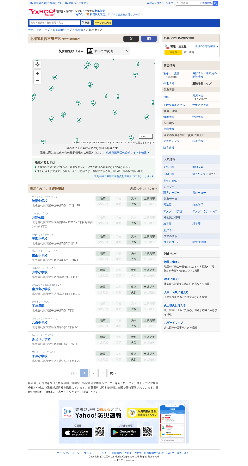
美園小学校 (39, 238)
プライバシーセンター (96, 453)
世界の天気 (170, 180)
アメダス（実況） (174, 211)
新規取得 (100, 10)
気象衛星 (197, 204)
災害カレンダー (172, 140)
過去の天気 (205, 174)
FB (149, 39)
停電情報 (168, 83)
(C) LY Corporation (117, 142)
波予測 (167, 223)
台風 (166, 96)
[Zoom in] (37, 73)
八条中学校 (39, 322)
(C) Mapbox (79, 142)
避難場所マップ (62, 29)
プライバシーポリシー (69, 453)
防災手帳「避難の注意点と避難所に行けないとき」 (123, 176)
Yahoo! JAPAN (155, 3)
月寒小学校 (39, 272)
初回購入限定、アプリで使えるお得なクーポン (116, 14)
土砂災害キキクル (174, 105)
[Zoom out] (37, 80)
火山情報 (168, 128)
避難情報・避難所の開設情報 (204, 75)
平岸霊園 (38, 306)
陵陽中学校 (39, 200)
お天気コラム (171, 242)
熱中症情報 (199, 242)
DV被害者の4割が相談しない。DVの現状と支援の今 (59, 3)
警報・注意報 (171, 75)
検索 (215, 3)
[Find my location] (37, 64)
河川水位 (200, 97)
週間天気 (197, 167)
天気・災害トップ (39, 29)
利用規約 (117, 453)
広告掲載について (154, 453)
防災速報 (168, 147)
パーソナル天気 (103, 22)
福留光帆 (207, 3)
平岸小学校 (39, 356)
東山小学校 (39, 255)
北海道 (79, 29)
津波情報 (197, 117)
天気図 (167, 204)
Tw (131, 39)
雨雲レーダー (171, 192)
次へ (113, 373)
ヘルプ (169, 3)
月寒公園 (38, 217)
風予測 (196, 223)
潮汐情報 (168, 230)
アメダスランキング (204, 211)
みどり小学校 (41, 339)
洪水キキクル (200, 105)
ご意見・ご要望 (133, 453)
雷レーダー (199, 192)
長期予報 (168, 174)
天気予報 (168, 167)
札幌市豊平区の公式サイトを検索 (126, 152)
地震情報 (168, 117)
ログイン (80, 14)
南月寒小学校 (41, 289)
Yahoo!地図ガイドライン (141, 142)
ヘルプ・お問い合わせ (179, 453)
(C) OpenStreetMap (96, 142)
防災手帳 (197, 140)
